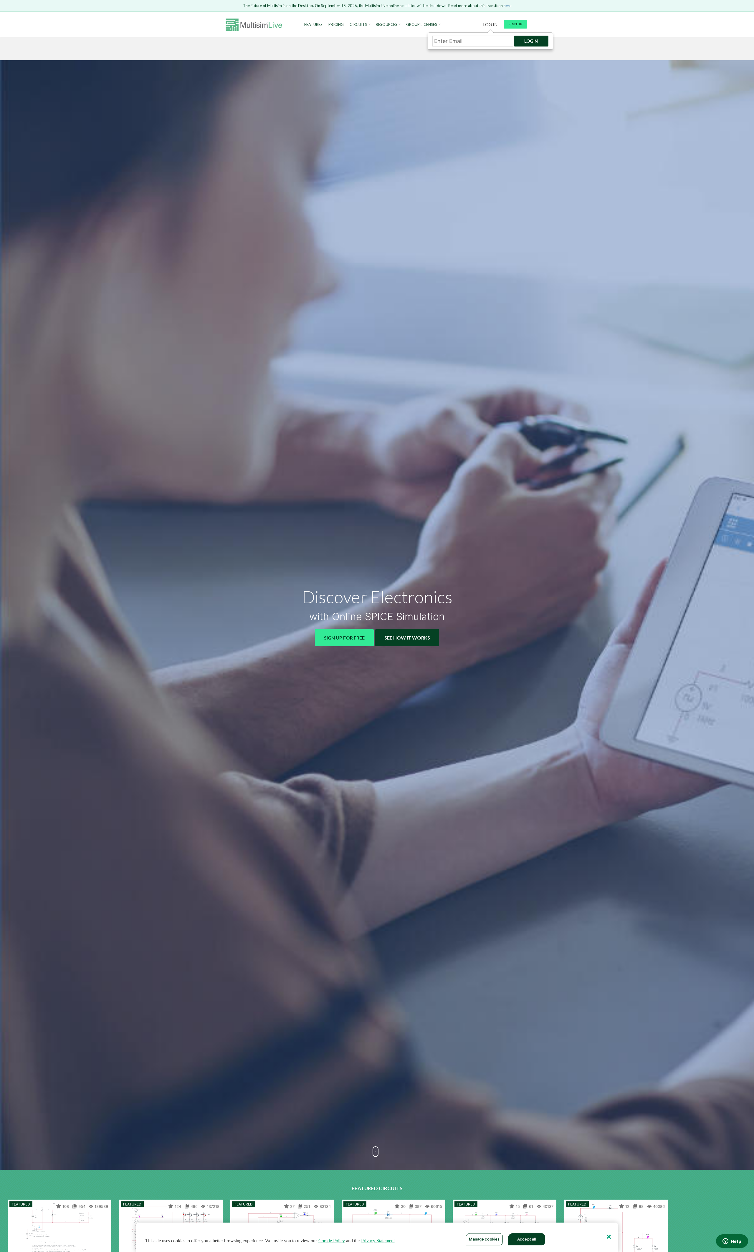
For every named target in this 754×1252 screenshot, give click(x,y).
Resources (386, 24)
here (507, 5)
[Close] (608, 1236)
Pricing (336, 24)
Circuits (358, 24)
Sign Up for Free (344, 637)
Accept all (526, 1239)
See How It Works (407, 637)
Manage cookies (484, 1239)
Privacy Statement (378, 1240)
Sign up (515, 24)
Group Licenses (421, 24)
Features (313, 24)
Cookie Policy (331, 1240)
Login (531, 41)
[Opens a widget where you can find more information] (732, 1241)
